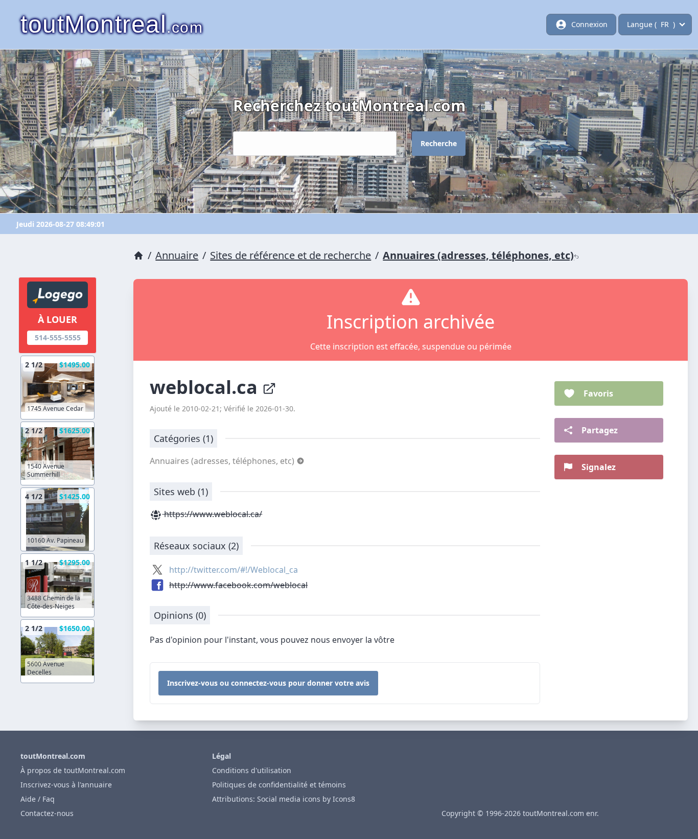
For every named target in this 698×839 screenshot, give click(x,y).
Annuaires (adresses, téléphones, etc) (478, 255)
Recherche (439, 143)
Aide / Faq (37, 799)
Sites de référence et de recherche (290, 255)
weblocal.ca (206, 387)
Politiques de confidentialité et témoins (279, 784)
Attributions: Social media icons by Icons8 (283, 799)
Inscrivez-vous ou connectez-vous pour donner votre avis (268, 683)
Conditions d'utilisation (251, 770)
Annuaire (176, 255)
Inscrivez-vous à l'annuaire (66, 784)
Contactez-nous (47, 813)
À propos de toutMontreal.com (72, 770)
